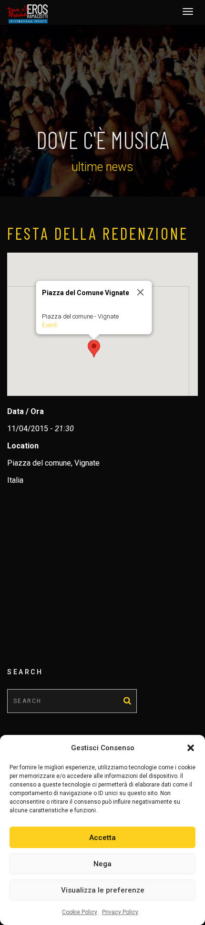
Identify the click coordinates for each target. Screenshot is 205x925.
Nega (102, 864)
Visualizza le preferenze (102, 890)
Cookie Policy (79, 912)
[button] (190, 748)
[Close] (140, 292)
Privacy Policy (120, 912)
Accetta (102, 837)
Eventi (50, 325)
